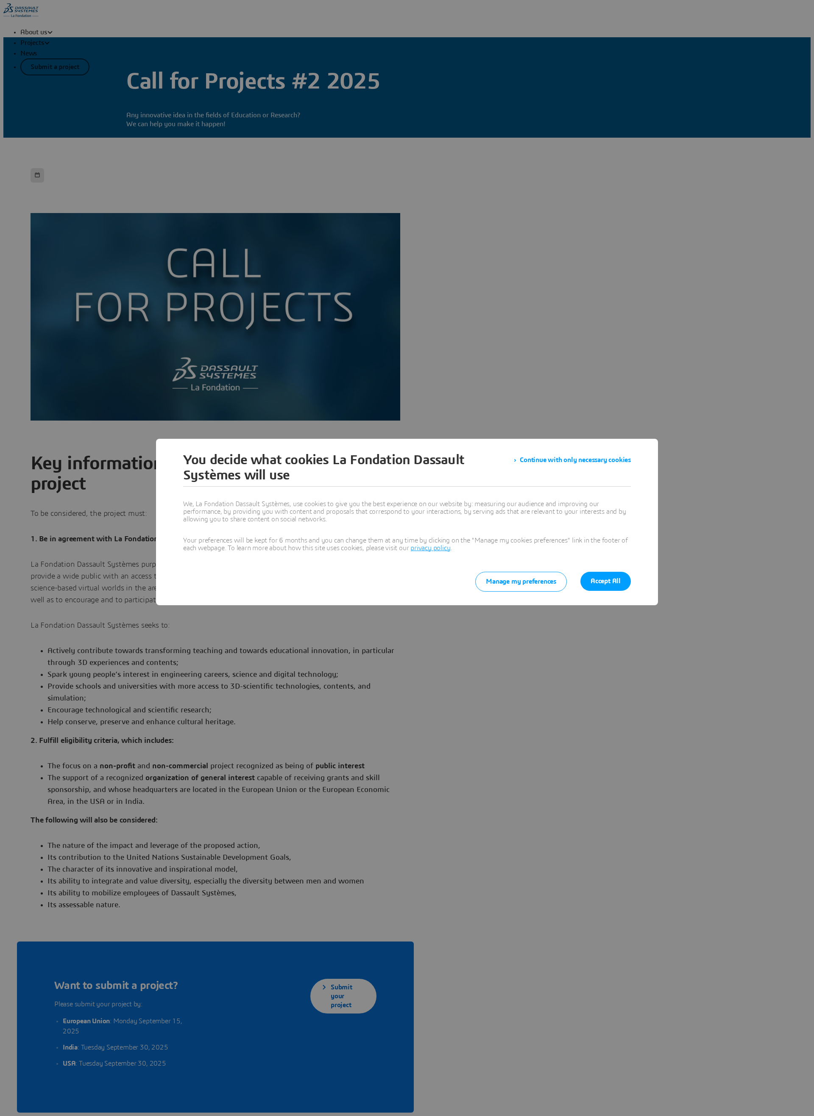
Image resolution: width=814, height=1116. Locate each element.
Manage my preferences (521, 581)
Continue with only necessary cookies (575, 460)
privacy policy (430, 548)
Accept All (606, 581)
